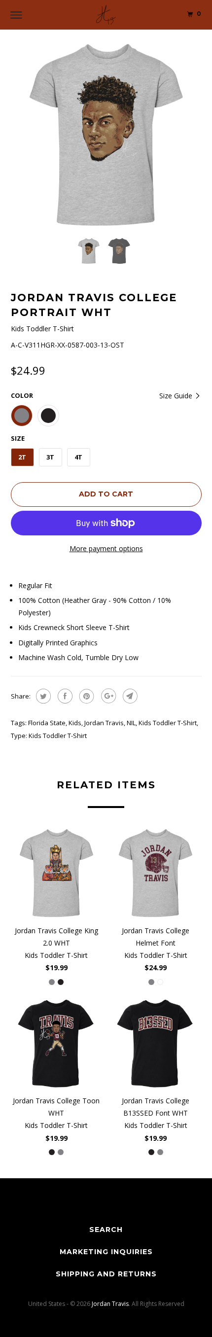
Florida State (47, 722)
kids (75, 722)
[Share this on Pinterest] (85, 696)
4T (78, 457)
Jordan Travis (104, 722)
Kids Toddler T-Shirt (168, 722)
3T (50, 457)
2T (22, 457)
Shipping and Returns (106, 1273)
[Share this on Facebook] (63, 696)
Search (106, 1229)
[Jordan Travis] (106, 15)
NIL (131, 722)
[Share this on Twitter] (42, 696)
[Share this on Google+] (107, 696)
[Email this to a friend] (129, 696)
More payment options (106, 548)
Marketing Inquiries (106, 1251)
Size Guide (176, 395)
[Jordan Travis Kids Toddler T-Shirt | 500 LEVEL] (106, 134)
